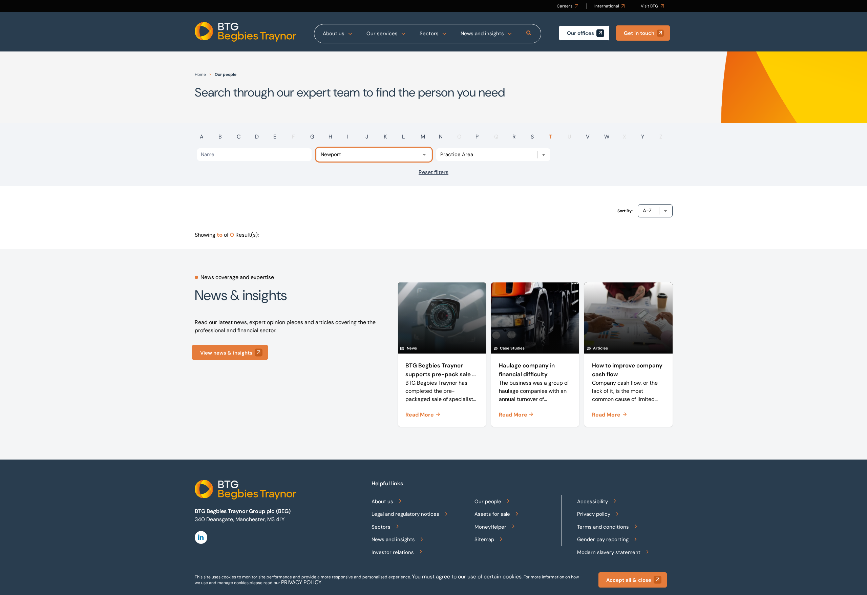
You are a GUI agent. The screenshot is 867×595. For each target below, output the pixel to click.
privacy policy (301, 582)
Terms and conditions (603, 527)
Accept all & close (628, 580)
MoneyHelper (490, 527)
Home (200, 74)
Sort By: (625, 211)
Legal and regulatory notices (405, 514)
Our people (487, 501)
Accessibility (592, 501)
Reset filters (433, 172)
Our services (382, 33)
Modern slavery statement (608, 552)
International (606, 6)
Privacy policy (593, 514)
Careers (564, 6)
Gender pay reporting (603, 539)
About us (333, 33)
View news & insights (226, 352)
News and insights (482, 33)
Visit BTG (649, 6)
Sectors (429, 33)
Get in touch (639, 33)
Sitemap (484, 539)
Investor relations (393, 552)
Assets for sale (492, 514)
